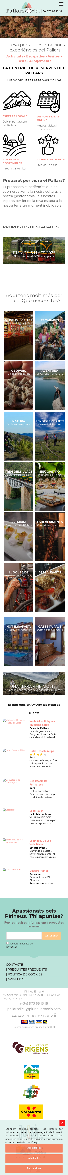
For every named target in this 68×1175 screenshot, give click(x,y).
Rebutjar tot (34, 1158)
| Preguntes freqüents (26, 969)
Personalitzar (34, 1168)
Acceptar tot (34, 1147)
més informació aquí (27, 1142)
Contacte (14, 964)
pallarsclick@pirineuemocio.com (34, 1009)
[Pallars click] (34, 7)
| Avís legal (15, 979)
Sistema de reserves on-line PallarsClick (34, 1027)
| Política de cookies (24, 974)
